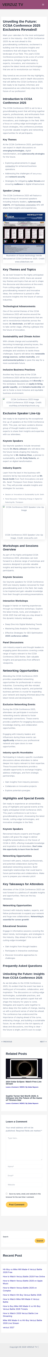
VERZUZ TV (12, 5)
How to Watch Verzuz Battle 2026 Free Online (24, 1276)
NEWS (22, 1087)
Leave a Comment (12, 1087)
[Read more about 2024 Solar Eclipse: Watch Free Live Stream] (24, 1068)
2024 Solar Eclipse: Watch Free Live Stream (23, 1082)
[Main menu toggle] (43, 4)
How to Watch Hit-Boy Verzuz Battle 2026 (22, 1295)
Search (5, 1237)
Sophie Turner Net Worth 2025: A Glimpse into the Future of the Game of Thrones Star (24, 1098)
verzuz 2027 (8, 1327)
